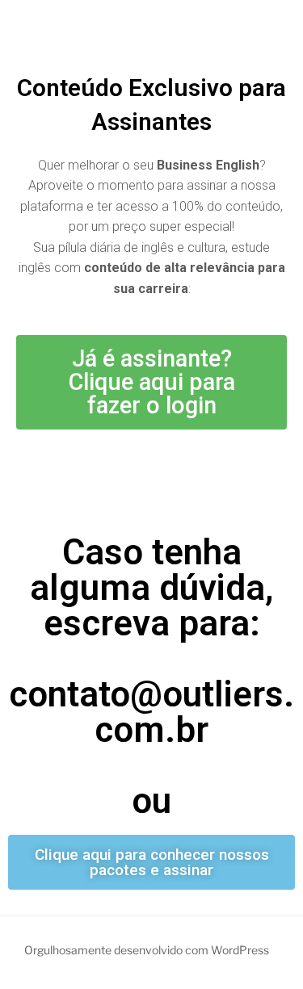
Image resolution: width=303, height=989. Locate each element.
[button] (151, 382)
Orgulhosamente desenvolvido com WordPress (146, 950)
